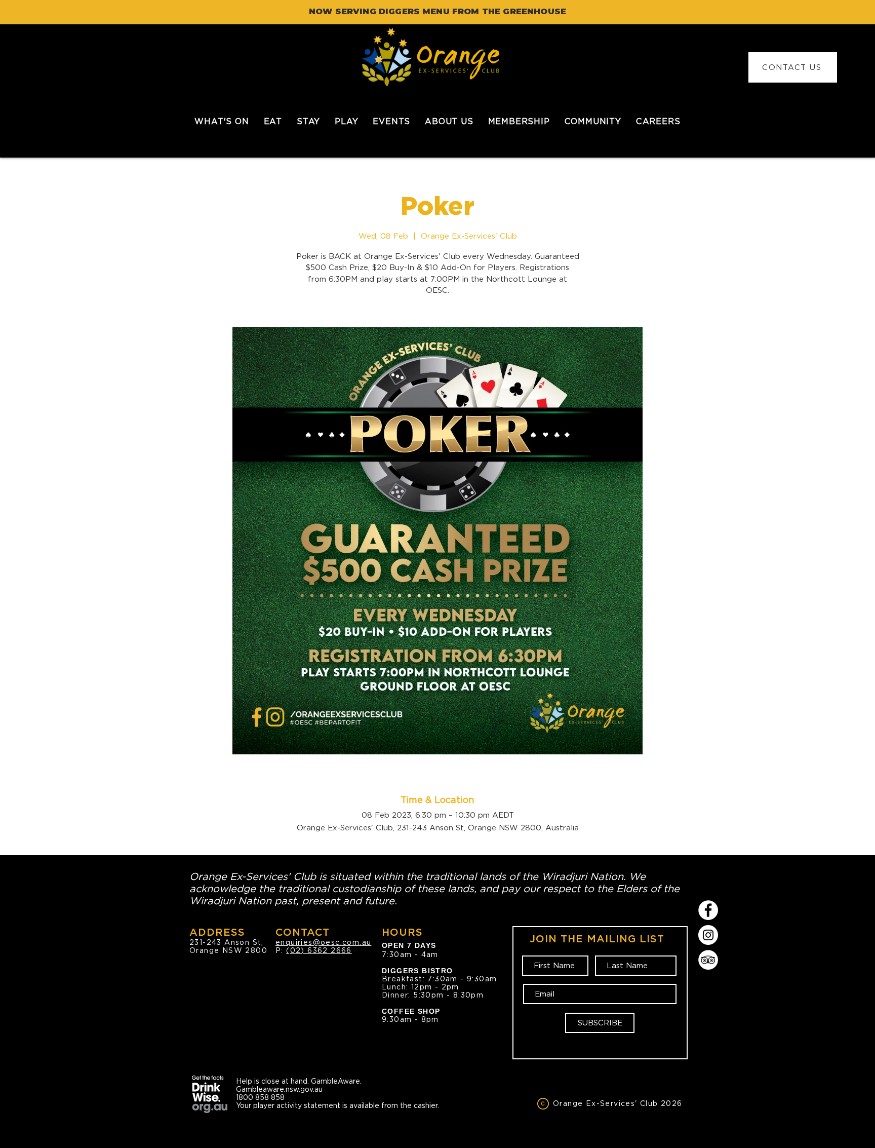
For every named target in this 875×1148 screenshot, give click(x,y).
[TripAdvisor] (708, 960)
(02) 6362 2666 (319, 950)
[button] (272, 121)
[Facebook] (708, 910)
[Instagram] (708, 935)
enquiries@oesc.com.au (323, 942)
